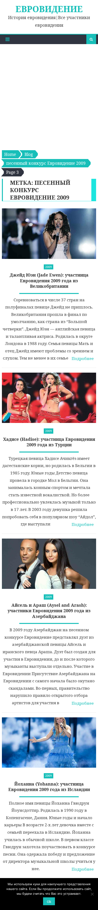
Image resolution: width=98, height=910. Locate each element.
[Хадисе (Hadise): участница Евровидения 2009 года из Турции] (49, 398)
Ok (49, 901)
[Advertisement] (49, 95)
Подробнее (83, 358)
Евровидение (49, 9)
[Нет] (92, 894)
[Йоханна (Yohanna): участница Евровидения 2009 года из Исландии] (49, 742)
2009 (48, 267)
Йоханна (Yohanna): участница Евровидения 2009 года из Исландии (49, 786)
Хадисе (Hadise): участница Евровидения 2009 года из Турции (49, 442)
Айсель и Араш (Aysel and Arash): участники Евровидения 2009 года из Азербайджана (49, 610)
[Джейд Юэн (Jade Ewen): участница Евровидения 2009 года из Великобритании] (49, 233)
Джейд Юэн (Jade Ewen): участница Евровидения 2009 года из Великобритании (49, 280)
